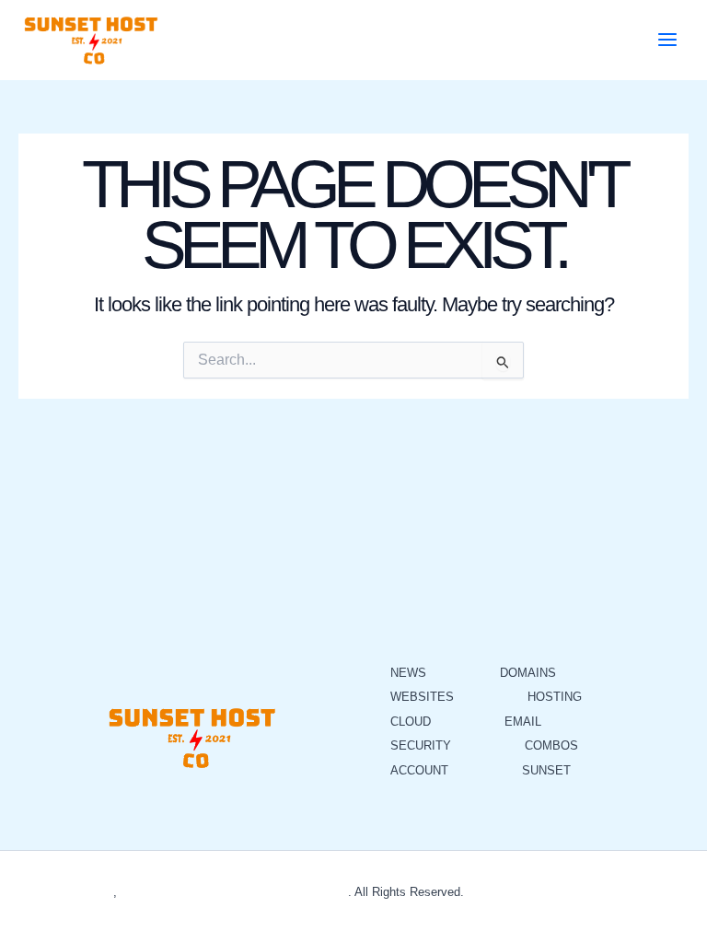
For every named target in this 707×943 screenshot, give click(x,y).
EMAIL (522, 721)
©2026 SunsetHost (62, 892)
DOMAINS (528, 673)
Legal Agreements (648, 892)
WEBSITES (422, 697)
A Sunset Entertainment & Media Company (234, 892)
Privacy (488, 892)
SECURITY (420, 745)
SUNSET (546, 770)
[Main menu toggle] (667, 39)
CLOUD (410, 721)
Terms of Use (554, 892)
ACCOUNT (419, 770)
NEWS (408, 673)
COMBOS (551, 745)
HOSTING (554, 697)
